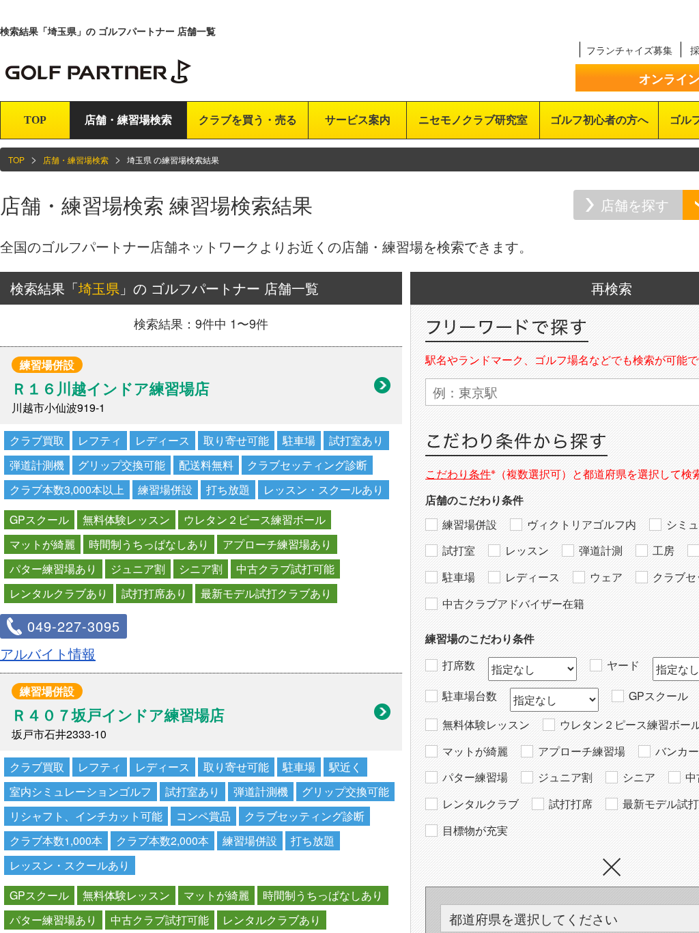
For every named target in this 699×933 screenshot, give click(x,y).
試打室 (458, 550)
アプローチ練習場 (581, 751)
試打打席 (571, 804)
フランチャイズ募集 (629, 50)
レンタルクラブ (480, 804)
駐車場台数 (469, 696)
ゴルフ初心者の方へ (599, 120)
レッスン (527, 550)
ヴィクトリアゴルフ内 (581, 524)
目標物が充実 (475, 830)
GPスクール (658, 696)
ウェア (606, 577)
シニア (639, 777)
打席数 (458, 665)
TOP (35, 120)
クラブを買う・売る (248, 120)
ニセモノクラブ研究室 (473, 120)
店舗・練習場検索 (128, 120)
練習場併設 (469, 524)
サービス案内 (357, 120)
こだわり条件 (458, 474)
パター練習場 (475, 777)
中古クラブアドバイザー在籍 (513, 604)
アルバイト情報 (48, 653)
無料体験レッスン (486, 725)
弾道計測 (601, 550)
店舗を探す (635, 204)
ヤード (623, 665)
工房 (663, 550)
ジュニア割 (565, 777)
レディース (532, 577)
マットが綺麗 (475, 751)
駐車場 (458, 577)
